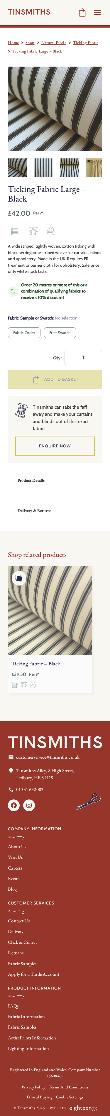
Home (13, 42)
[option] (43, 167)
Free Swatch (60, 332)
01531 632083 (29, 789)
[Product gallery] (55, 109)
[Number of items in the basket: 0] (82, 12)
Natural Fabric (53, 42)
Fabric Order (24, 332)
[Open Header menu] (97, 12)
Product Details (31, 480)
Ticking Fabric (85, 42)
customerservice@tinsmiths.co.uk (47, 757)
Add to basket (61, 379)
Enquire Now (55, 446)
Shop (30, 42)
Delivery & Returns (34, 510)
